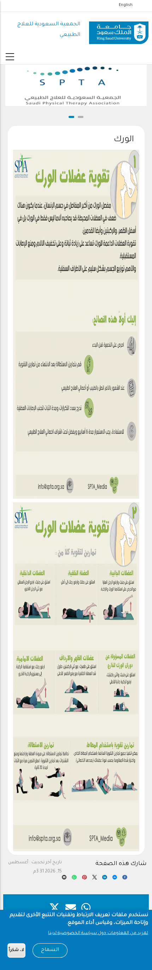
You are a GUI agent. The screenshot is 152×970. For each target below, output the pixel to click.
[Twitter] (94, 879)
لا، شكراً (16, 950)
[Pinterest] (84, 879)
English (126, 5)
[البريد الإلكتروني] (64, 879)
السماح (50, 950)
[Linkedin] (104, 879)
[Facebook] (124, 879)
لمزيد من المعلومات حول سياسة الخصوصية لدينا (98, 933)
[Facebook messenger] (114, 879)
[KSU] (119, 30)
